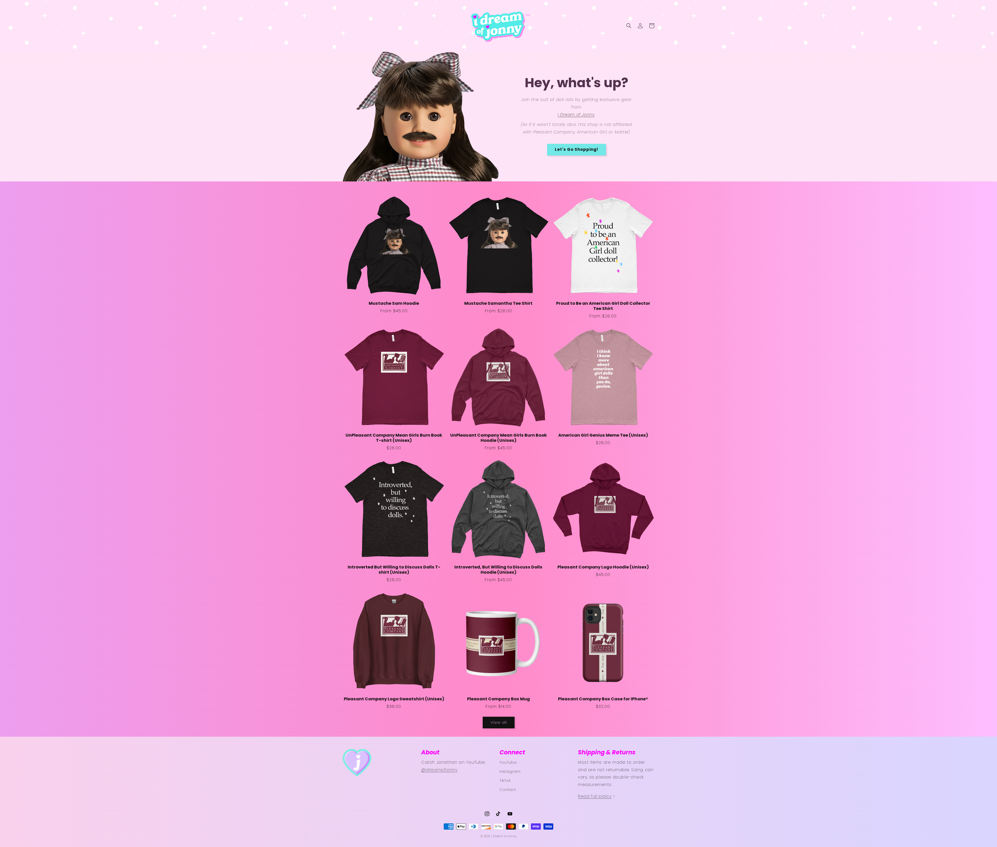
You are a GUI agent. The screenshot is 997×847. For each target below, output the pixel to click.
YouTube (508, 762)
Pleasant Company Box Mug (498, 699)
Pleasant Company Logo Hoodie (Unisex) (603, 567)
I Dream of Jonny (503, 836)
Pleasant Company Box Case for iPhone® (603, 699)
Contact (508, 789)
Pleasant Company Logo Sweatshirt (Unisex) (394, 699)
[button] (629, 25)
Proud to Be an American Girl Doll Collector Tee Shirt (603, 306)
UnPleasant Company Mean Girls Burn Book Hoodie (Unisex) (498, 438)
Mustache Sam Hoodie (394, 303)
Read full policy (595, 796)
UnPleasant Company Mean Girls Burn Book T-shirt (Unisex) (394, 438)
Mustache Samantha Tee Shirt (498, 303)
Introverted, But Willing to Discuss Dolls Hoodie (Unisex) (498, 570)
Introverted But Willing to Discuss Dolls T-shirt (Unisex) (394, 570)
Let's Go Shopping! (576, 149)
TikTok (505, 780)
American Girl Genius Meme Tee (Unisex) (603, 435)
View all (498, 722)
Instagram (510, 771)
